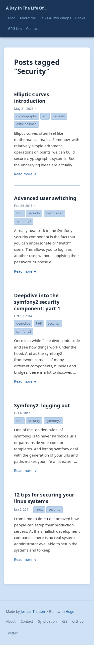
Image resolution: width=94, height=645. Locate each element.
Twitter (12, 633)
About (11, 621)
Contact (32, 28)
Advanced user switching (45, 198)
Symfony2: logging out (42, 405)
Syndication (47, 621)
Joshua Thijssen (33, 611)
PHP (19, 213)
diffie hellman (26, 124)
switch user (54, 213)
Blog (12, 18)
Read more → (25, 174)
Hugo (70, 611)
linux (39, 509)
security (59, 116)
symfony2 (23, 221)
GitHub (77, 621)
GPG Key (15, 28)
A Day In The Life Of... (26, 8)
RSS (64, 621)
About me (28, 18)
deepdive (23, 323)
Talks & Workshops (55, 18)
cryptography (26, 116)
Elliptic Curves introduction (31, 97)
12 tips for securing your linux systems (44, 498)
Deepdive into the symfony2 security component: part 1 (37, 302)
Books (80, 18)
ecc (45, 116)
